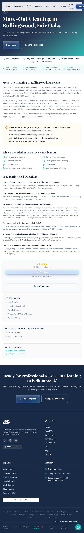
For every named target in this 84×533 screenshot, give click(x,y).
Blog (47, 6)
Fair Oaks (22, 515)
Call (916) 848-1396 (54, 399)
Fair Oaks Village (14, 332)
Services (17, 6)
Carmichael (49, 512)
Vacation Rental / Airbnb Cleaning (20, 314)
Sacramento (7, 512)
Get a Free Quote (42, 272)
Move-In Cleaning (14, 310)
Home (8, 6)
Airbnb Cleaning (8, 485)
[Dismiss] (79, 521)
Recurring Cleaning (9, 473)
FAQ (54, 6)
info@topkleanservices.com (59, 473)
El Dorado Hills (73, 512)
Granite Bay (53, 518)
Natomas (43, 515)
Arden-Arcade (53, 515)
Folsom (26, 512)
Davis (44, 518)
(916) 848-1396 (35, 45)
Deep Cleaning (13, 302)
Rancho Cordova (37, 512)
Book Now (11, 45)
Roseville (13, 515)
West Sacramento (33, 518)
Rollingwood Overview (16, 354)
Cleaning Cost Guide (10, 493)
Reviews (38, 6)
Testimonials (50, 443)
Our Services (50, 435)
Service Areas (50, 439)
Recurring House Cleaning (17, 306)
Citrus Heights (61, 512)
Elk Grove (17, 512)
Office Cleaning (8, 489)
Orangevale (32, 515)
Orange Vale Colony (15, 336)
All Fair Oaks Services (16, 351)
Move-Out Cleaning (10, 477)
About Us (29, 6)
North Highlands (66, 515)
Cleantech (36, 528)
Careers (63, 6)
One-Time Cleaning (15, 318)
